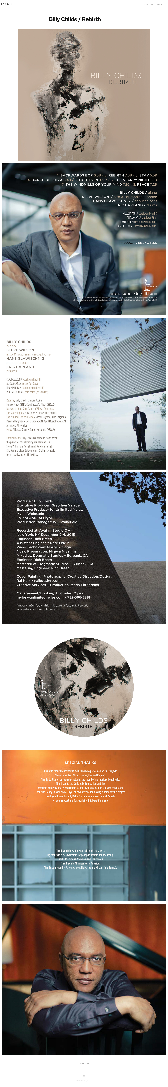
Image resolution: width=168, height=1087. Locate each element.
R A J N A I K (6, 4)
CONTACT (160, 4)
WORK (146, 4)
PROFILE (152, 4)
